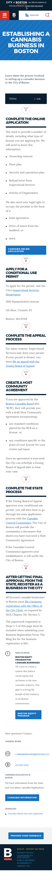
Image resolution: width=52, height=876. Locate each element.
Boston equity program (27, 715)
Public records (26, 860)
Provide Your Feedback (26, 836)
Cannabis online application (19, 250)
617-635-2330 (22, 765)
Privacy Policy (25, 853)
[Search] (46, 15)
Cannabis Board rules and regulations (25, 814)
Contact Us (23, 866)
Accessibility (24, 863)
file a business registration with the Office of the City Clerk (24, 606)
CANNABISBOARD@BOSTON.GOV (32, 754)
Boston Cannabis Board (20, 404)
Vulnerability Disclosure (25, 856)
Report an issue (30, 849)
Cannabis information (22, 798)
